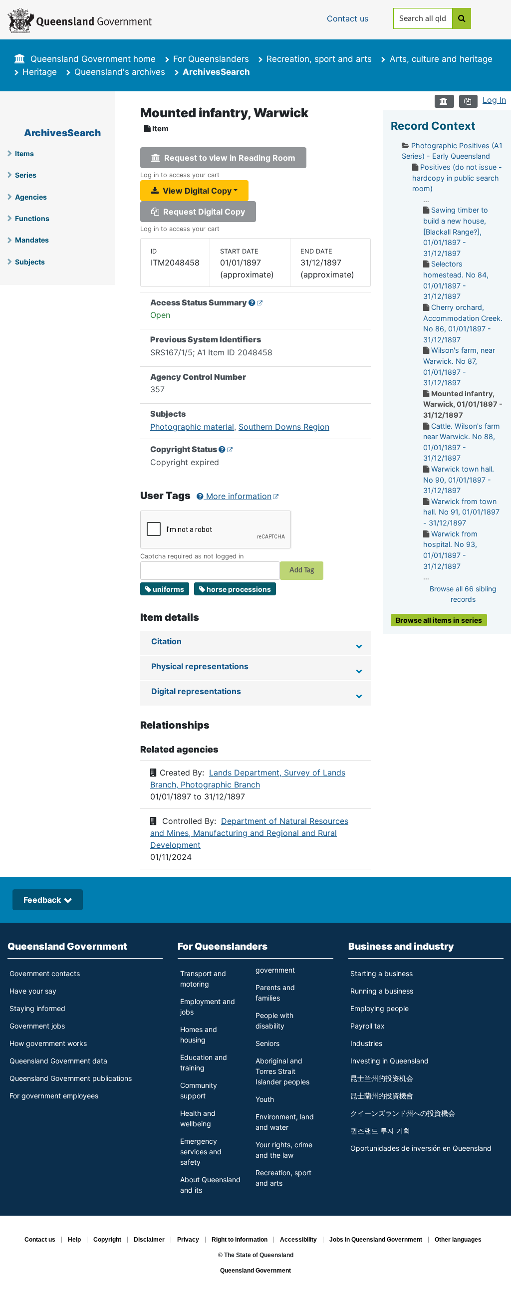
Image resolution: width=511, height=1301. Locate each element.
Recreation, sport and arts (319, 59)
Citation (166, 641)
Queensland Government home (93, 59)
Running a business (381, 991)
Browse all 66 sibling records (463, 593)
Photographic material (192, 427)
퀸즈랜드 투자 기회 (380, 1130)
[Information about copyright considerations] (226, 449)
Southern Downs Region (284, 427)
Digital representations (196, 691)
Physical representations (200, 666)
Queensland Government (67, 946)
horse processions (239, 589)
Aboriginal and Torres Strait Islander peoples (282, 1071)
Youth (265, 1099)
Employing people (379, 1008)
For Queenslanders (211, 59)
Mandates (32, 240)
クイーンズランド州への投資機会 (402, 1113)
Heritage (39, 72)
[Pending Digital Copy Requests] (468, 101)
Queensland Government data (58, 1060)
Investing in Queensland (389, 1060)
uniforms (168, 589)
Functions (32, 218)
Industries (366, 1043)
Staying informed (37, 1008)
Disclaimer (149, 1240)
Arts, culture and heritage (441, 59)
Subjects (30, 262)
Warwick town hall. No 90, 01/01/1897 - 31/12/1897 (458, 480)
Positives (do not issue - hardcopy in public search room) (457, 178)
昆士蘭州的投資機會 (381, 1095)
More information (237, 496)
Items (24, 153)
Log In (494, 100)
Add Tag (301, 570)
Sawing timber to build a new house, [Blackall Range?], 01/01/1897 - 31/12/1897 (455, 231)
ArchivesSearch (62, 133)
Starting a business (381, 973)
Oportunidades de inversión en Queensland (421, 1148)
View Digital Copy (195, 191)
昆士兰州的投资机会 (381, 1078)
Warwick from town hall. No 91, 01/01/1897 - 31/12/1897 (461, 512)
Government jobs (37, 1026)
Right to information (239, 1240)
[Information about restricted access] (256, 302)
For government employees (53, 1095)
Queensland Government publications (70, 1078)
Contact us (39, 1240)
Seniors (267, 1043)
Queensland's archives (119, 72)
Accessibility (298, 1240)
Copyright (107, 1240)
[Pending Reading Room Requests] (444, 101)
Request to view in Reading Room (227, 158)
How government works (48, 1043)
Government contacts (44, 973)
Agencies (31, 197)
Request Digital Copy (202, 212)
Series (25, 175)
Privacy (188, 1240)
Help (74, 1240)
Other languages (458, 1240)
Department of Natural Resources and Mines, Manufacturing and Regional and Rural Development (249, 833)
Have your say (32, 991)
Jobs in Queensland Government (375, 1240)
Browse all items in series (439, 620)
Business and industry (401, 946)
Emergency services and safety (201, 1151)
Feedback (42, 900)
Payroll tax (367, 1026)
